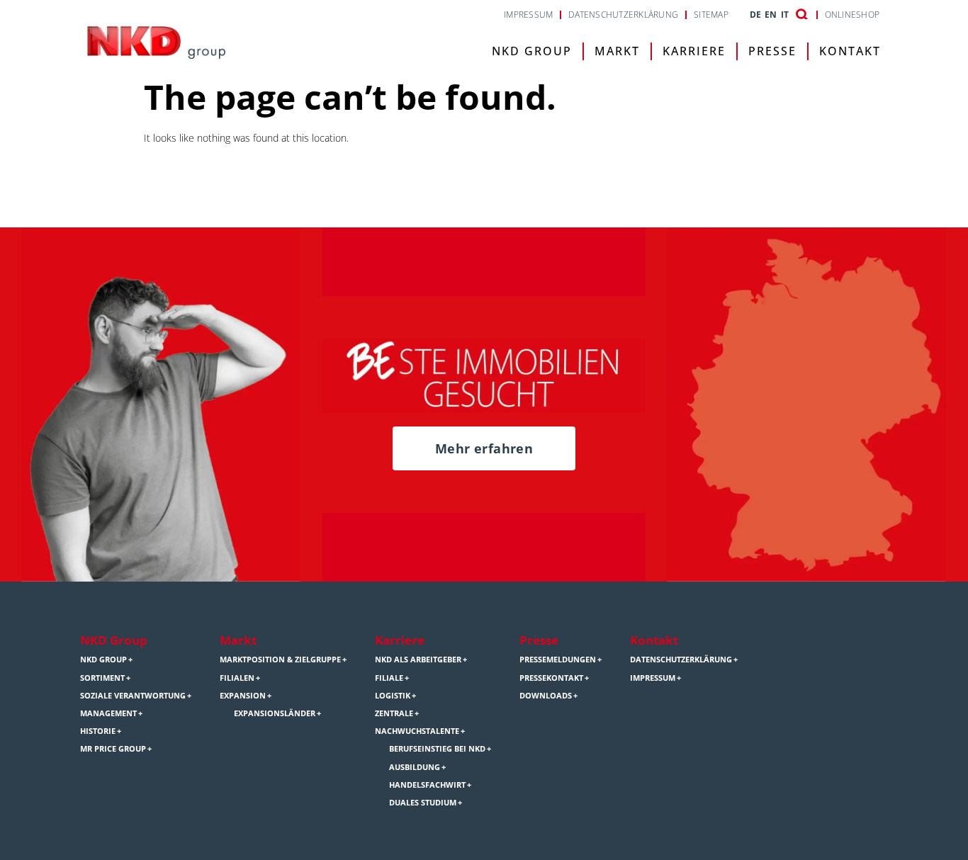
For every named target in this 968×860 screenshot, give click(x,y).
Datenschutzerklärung (623, 15)
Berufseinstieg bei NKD (437, 749)
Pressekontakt (551, 678)
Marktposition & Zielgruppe (280, 659)
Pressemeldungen (557, 659)
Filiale (389, 678)
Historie (98, 731)
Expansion (243, 696)
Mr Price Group (113, 749)
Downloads (545, 696)
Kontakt (850, 51)
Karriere (694, 51)
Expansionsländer (274, 713)
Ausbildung (414, 767)
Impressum (528, 15)
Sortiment (102, 678)
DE (755, 15)
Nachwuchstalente (417, 731)
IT (785, 15)
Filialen (237, 678)
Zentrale (394, 713)
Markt (617, 51)
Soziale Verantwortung (133, 696)
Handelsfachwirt (427, 785)
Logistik (392, 696)
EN (771, 15)
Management (108, 713)
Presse (772, 51)
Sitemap (711, 15)
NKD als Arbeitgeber (418, 659)
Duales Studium (422, 803)
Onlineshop (852, 15)
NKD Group (532, 51)
